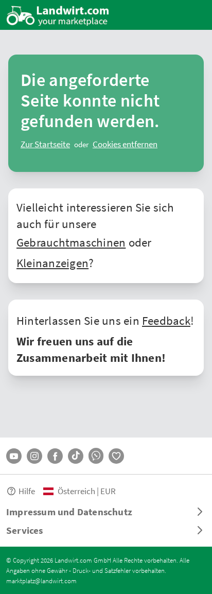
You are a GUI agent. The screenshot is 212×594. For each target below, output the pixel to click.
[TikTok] (75, 456)
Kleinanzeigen (52, 262)
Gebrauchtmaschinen (71, 242)
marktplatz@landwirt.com (41, 580)
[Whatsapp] (96, 456)
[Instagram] (34, 456)
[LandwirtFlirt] (116, 456)
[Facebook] (55, 456)
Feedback (166, 320)
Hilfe (27, 491)
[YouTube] (14, 456)
